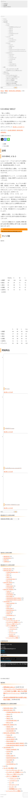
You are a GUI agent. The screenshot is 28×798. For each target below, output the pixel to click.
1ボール (11, 28)
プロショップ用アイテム (11, 78)
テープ (10, 60)
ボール (7, 23)
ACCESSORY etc (10, 615)
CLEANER (8, 611)
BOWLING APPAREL (15, 91)
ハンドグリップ (12, 57)
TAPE (7, 606)
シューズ (8, 36)
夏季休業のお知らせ (9, 687)
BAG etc (8, 580)
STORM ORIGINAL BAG (12, 572)
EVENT (5, 559)
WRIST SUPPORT (10, 603)
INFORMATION (7, 558)
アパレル (8, 43)
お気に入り (5, 72)
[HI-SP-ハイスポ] (6, 104)
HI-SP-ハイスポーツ (18, 127)
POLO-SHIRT (9, 596)
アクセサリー (12, 41)
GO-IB (10, 47)
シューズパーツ (12, 39)
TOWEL (8, 613)
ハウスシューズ (13, 627)
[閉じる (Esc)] (1, 794)
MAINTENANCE (10, 610)
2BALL (8, 575)
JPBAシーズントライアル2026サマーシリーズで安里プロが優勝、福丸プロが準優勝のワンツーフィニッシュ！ (15, 691)
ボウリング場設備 (10, 80)
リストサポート (12, 63)
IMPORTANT (6, 556)
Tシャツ (11, 44)
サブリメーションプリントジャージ (17, 49)
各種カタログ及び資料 (11, 83)
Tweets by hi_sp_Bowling (6, 660)
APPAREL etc (9, 593)
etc (4, 617)
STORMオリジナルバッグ (15, 26)
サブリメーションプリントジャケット (17, 51)
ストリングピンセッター (11, 75)
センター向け (6, 73)
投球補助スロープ (13, 636)
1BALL (8, 574)
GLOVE (8, 605)
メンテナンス (12, 59)
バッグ (7, 25)
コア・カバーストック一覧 (12, 68)
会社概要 (5, 5)
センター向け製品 (7, 618)
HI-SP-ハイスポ (8, 392)
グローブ (11, 55)
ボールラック (12, 632)
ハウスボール (12, 629)
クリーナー (11, 54)
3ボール (11, 31)
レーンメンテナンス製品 (11, 81)
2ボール (11, 30)
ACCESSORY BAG (10, 579)
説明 (4, 144)
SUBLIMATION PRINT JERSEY (13, 598)
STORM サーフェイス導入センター (14, 70)
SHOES (8, 584)
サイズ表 (6, 146)
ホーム (4, 18)
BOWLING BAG (7, 570)
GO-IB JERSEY (12, 130)
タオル (10, 62)
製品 (6, 91)
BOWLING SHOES (7, 582)
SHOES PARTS (9, 586)
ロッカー (11, 634)
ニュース (5, 20)
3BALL (8, 577)
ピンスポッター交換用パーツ (12, 76)
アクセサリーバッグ (13, 33)
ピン (10, 630)
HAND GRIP (9, 608)
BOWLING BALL (7, 568)
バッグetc (11, 35)
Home (2, 91)
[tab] (15, 144)
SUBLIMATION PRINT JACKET (13, 599)
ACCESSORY (9, 587)
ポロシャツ (11, 46)
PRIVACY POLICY (7, 6)
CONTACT (5, 3)
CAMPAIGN (6, 561)
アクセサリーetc (12, 65)
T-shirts (8, 591)
